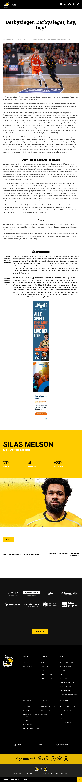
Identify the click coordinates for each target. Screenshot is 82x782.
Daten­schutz (27, 666)
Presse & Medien (66, 722)
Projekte (27, 700)
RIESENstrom (28, 725)
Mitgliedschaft (65, 666)
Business (45, 700)
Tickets (19, 745)
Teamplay (26, 706)
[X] (46, 758)
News (25, 656)
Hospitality (45, 714)
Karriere (63, 718)
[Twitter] (78, 5)
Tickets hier (31, 212)
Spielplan (44, 666)
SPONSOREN (39, 631)
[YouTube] (65, 5)
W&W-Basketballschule (31, 729)
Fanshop (40, 745)
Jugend (63, 670)
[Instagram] (69, 5)
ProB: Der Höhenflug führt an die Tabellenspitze (21, 554)
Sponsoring (45, 710)
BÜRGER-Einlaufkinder (68, 694)
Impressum (27, 662)
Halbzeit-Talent (66, 690)
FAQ (61, 714)
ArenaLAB (26, 710)
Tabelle (44, 670)
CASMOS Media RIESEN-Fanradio (32, 715)
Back (8, 540)
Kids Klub (63, 678)
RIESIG (25, 780)
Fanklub (63, 674)
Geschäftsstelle (66, 710)
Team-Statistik (46, 674)
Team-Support (46, 678)
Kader (43, 662)
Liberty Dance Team (67, 682)
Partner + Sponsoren (49, 706)
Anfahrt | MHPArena (67, 706)
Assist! (25, 721)
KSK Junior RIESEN (67, 686)
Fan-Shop (15, 780)
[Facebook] (74, 5)
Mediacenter (64, 745)
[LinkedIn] (61, 5)
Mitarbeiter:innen (66, 662)
